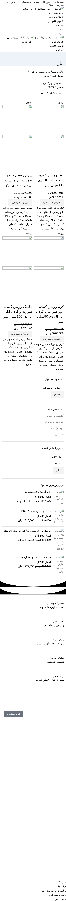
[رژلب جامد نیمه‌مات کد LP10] (58, 517)
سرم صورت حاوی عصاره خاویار (33, 557)
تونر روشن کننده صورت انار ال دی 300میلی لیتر (51, 180)
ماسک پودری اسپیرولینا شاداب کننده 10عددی (27, 530)
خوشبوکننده (57, 428)
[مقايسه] (60, 169)
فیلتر (58, 470)
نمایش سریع (51, 169)
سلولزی (59, 434)
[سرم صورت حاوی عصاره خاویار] (58, 565)
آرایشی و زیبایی (55, 415)
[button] (52, 202)
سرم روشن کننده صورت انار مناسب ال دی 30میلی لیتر (18, 180)
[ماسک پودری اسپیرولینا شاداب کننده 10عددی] (58, 540)
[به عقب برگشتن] (60, 56)
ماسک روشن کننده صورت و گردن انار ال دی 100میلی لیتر (17, 312)
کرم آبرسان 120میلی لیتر (37, 492)
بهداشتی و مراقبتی (54, 422)
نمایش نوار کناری (51, 83)
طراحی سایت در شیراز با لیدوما (47, 878)
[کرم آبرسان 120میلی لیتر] (58, 497)
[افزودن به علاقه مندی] (42, 169)
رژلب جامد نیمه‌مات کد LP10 (35, 511)
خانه (61, 71)
